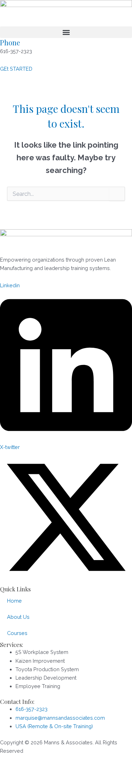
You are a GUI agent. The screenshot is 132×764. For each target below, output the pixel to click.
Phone (10, 42)
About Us (18, 617)
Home (14, 601)
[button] (66, 32)
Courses (17, 633)
